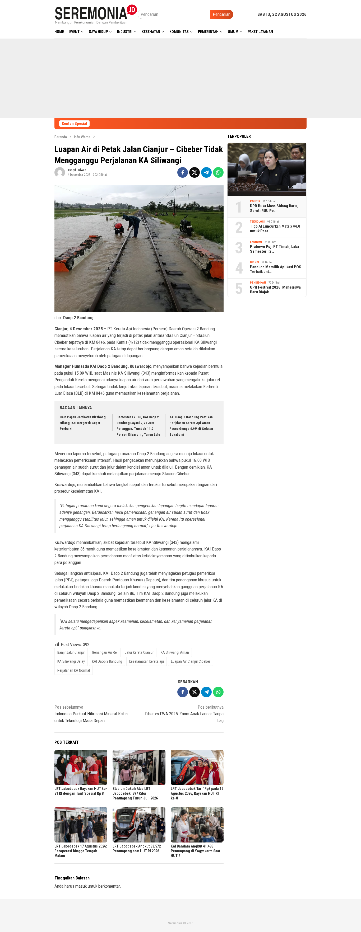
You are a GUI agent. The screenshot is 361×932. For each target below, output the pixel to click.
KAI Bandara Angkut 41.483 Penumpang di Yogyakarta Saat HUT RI (195, 851)
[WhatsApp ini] (218, 172)
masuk (81, 886)
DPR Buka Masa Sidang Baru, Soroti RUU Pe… (274, 208)
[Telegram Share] (206, 172)
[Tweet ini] (194, 172)
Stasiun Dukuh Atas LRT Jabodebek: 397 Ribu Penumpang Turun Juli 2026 (135, 793)
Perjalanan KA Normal (73, 670)
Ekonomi (256, 241)
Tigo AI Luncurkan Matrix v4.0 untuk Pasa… (275, 228)
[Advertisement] (180, 78)
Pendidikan (258, 282)
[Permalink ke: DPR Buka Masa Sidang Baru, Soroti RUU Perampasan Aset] (267, 169)
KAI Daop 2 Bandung (107, 661)
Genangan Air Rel (105, 652)
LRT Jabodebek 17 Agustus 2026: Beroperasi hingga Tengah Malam (80, 851)
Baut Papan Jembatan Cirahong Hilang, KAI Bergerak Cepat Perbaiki (82, 423)
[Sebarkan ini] (182, 172)
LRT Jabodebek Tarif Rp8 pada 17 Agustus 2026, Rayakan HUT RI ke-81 (197, 793)
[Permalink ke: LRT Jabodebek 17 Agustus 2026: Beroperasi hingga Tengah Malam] (80, 824)
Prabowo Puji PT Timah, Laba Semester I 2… (274, 249)
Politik (255, 201)
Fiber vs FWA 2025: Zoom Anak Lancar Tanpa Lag (184, 713)
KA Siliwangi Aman (175, 652)
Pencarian (221, 14)
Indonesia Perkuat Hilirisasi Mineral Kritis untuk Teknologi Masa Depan (91, 713)
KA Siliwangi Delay (71, 661)
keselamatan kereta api (146, 661)
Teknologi (257, 221)
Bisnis (254, 262)
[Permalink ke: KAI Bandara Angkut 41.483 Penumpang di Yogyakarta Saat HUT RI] (197, 824)
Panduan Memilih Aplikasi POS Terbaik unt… (275, 269)
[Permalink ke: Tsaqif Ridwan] (59, 172)
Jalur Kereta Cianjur (139, 652)
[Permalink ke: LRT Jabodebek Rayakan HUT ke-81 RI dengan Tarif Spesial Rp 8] (80, 767)
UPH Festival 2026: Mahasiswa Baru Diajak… (275, 289)
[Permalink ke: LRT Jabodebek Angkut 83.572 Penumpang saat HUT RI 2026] (139, 824)
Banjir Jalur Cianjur (71, 652)
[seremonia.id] (96, 14)
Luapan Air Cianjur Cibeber (190, 661)
